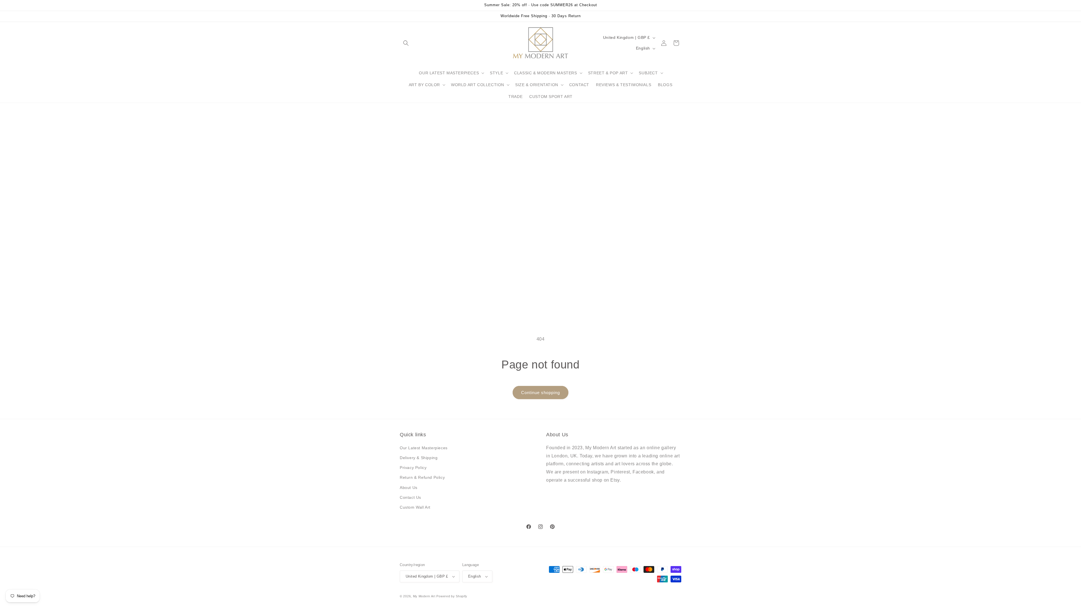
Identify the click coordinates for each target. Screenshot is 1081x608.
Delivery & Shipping (418, 457)
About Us (408, 487)
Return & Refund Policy (422, 477)
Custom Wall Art (415, 507)
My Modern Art (424, 596)
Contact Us (410, 497)
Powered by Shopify (451, 596)
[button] (406, 43)
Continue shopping (540, 392)
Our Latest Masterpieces (424, 448)
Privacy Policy (413, 467)
